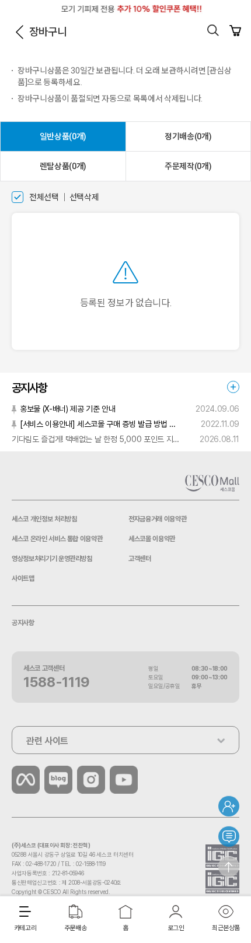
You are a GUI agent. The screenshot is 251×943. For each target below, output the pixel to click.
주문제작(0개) (188, 166)
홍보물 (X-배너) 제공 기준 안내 (67, 408)
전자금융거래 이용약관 (157, 519)
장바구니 (235, 30)
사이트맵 (23, 578)
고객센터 (139, 559)
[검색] (213, 30)
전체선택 (44, 197)
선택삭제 (84, 197)
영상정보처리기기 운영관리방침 (52, 559)
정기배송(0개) (188, 136)
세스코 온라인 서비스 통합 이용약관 (57, 539)
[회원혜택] (228, 805)
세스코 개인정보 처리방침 (44, 519)
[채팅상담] (228, 836)
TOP (228, 866)
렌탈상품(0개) (63, 166)
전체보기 (233, 387)
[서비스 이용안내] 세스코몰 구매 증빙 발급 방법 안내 (100, 424)
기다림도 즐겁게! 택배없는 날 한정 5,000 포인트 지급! (96, 439)
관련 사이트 (47, 740)
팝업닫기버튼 (234, 8)
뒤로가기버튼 (19, 32)
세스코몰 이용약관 (151, 539)
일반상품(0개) (63, 136)
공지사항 (23, 623)
